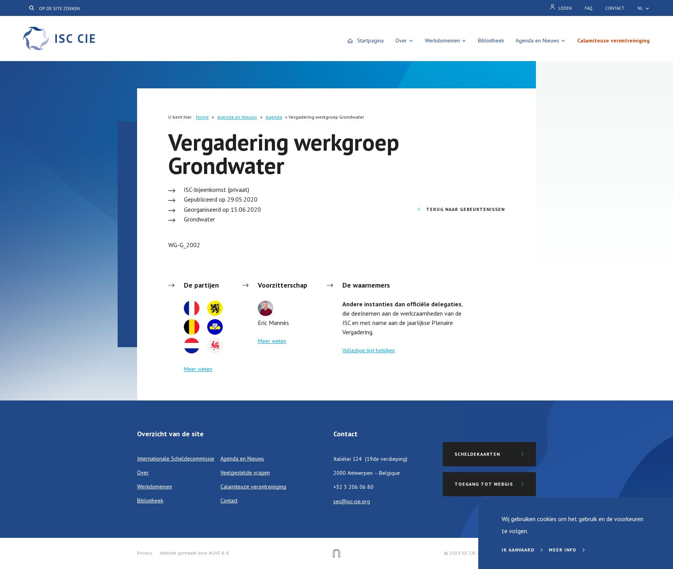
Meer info (563, 550)
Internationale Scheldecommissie (175, 458)
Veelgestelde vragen (245, 472)
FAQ (588, 8)
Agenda (274, 117)
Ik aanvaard (519, 550)
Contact (614, 8)
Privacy (144, 553)
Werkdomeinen (442, 40)
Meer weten (198, 368)
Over (401, 40)
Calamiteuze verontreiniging (613, 40)
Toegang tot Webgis (484, 484)
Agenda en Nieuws (537, 40)
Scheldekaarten (477, 454)
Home (202, 117)
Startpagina (370, 40)
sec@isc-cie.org (351, 501)
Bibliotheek (491, 40)
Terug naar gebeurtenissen (465, 209)
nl (640, 8)
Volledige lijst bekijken (368, 350)
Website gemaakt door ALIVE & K (194, 553)
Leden (565, 8)
